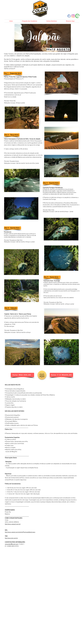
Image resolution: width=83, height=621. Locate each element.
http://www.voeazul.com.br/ (13, 524)
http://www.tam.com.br (11, 538)
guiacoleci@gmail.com (11, 544)
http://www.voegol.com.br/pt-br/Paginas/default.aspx (20, 532)
